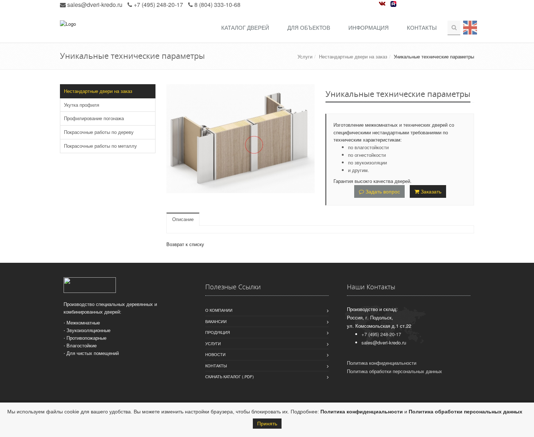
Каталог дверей (245, 27)
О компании (218, 310)
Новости (215, 354)
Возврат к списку (185, 244)
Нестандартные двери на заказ (353, 56)
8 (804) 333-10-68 (217, 4)
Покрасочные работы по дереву (99, 131)
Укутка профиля (81, 104)
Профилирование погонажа (94, 118)
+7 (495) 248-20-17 (158, 4)
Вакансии (216, 321)
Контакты (422, 27)
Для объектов (308, 27)
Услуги (305, 56)
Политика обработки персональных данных (465, 411)
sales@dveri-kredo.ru (94, 4)
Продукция (217, 332)
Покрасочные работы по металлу (100, 145)
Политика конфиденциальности (361, 411)
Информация (368, 27)
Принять (267, 423)
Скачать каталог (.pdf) (229, 376)
